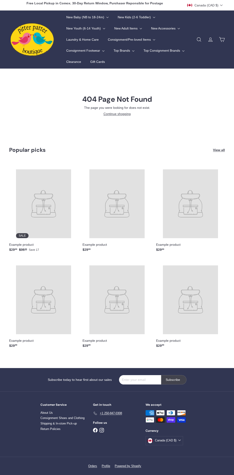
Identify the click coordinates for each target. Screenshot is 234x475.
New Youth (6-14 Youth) (84, 28)
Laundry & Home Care (82, 39)
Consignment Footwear (83, 50)
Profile (106, 466)
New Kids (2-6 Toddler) (135, 17)
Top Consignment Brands (162, 50)
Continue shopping (117, 114)
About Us (46, 412)
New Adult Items (126, 28)
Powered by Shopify (128, 466)
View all (219, 150)
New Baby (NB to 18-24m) (85, 17)
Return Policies (50, 429)
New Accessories (163, 28)
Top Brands (122, 50)
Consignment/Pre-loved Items (130, 39)
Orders (92, 466)
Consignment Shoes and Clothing (62, 418)
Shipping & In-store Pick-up (58, 423)
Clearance (73, 62)
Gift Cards (97, 62)
